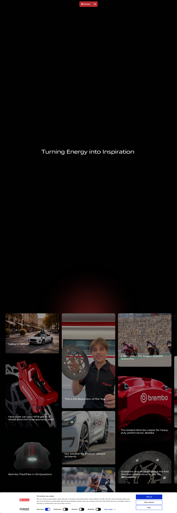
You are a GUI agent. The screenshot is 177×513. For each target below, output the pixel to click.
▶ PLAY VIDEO (70, 404)
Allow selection (149, 502)
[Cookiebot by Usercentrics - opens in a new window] (24, 509)
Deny (149, 507)
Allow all (149, 497)
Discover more (71, 462)
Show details (108, 509)
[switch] (65, 509)
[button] (94, 4)
